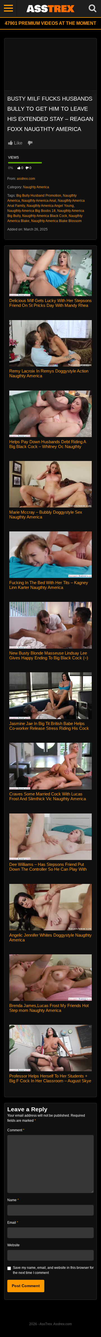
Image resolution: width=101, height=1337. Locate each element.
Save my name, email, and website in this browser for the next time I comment (53, 1270)
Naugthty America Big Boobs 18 (31, 211)
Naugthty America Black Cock (44, 216)
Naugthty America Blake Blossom (56, 221)
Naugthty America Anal (39, 201)
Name (13, 1200)
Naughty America (36, 187)
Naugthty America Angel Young (50, 206)
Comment (15, 1130)
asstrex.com (26, 179)
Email (12, 1223)
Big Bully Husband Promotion (38, 196)
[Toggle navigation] (8, 8)
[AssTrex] (50, 8)
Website (13, 1245)
